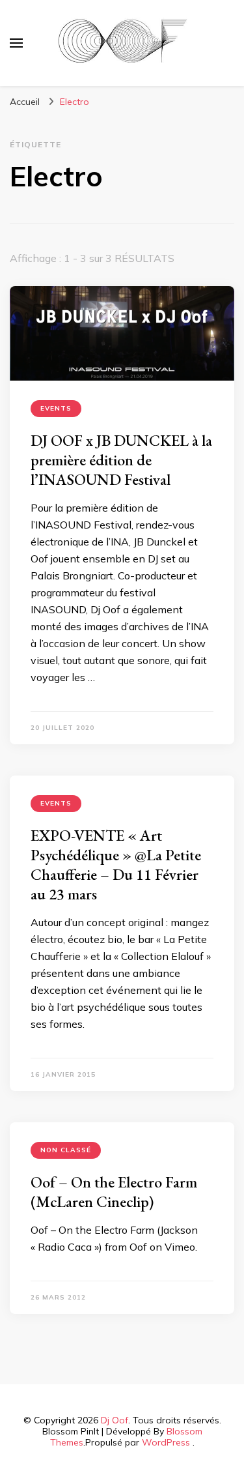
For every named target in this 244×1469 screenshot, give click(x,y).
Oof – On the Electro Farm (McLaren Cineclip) (114, 1192)
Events (56, 408)
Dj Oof (114, 1420)
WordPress (166, 1442)
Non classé (65, 1150)
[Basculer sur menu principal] (16, 43)
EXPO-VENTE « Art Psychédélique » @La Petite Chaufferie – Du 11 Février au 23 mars (116, 864)
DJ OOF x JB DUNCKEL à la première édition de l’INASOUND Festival (121, 459)
